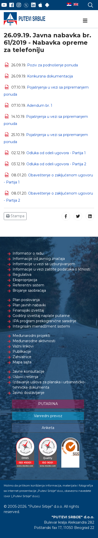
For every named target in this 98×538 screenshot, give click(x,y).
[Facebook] (11, 5)
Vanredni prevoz (48, 416)
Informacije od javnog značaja (39, 258)
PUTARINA (48, 403)
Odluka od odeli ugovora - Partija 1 (56, 153)
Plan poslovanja (26, 300)
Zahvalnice (22, 357)
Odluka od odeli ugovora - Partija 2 (56, 164)
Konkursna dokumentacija (50, 76)
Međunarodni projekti (31, 335)
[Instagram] (19, 5)
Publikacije (22, 351)
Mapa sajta (22, 362)
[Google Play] (47, 5)
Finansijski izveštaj (28, 310)
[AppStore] (40, 5)
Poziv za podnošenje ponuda (52, 65)
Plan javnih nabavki (29, 305)
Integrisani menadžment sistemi (41, 326)
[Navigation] (85, 20)
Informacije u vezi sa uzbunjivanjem (44, 264)
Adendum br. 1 (39, 105)
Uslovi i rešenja (25, 376)
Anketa (48, 427)
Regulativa (22, 274)
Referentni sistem (28, 285)
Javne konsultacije (28, 371)
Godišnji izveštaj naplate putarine (41, 315)
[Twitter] (26, 5)
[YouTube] (4, 5)
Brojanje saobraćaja (29, 290)
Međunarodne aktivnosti (34, 341)
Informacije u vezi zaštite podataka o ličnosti (51, 269)
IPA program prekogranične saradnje (44, 321)
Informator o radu (28, 253)
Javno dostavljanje (28, 392)
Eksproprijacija (25, 280)
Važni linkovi (23, 346)
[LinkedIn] (33, 5)
